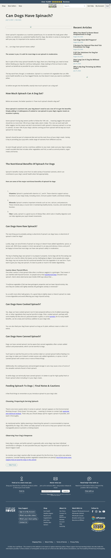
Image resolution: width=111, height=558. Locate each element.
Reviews (61, 519)
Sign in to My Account (27, 512)
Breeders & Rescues (78, 518)
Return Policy (49, 542)
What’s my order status (28, 515)
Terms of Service (62, 542)
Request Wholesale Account (80, 511)
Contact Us (23, 522)
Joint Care (46, 520)
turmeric (52, 316)
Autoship (62, 526)
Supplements (48, 518)
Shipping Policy (37, 542)
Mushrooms (47, 515)
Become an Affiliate (78, 520)
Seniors (46, 525)
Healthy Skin (47, 522)
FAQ (60, 524)
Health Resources (62, 516)
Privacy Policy (50, 494)
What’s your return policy (28, 519)
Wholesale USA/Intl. (78, 513)
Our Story (62, 511)
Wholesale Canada (77, 515)
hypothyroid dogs (51, 275)
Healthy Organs (48, 513)
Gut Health (47, 511)
